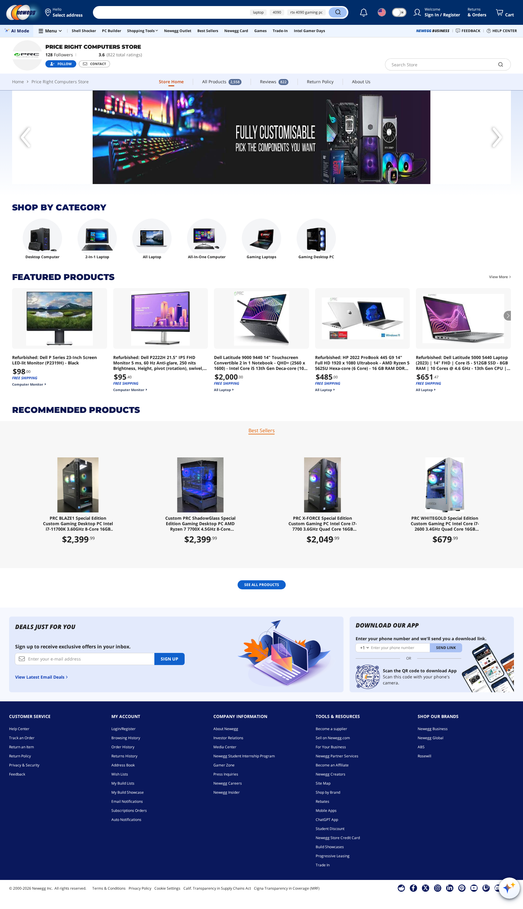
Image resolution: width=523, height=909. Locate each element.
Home (18, 81)
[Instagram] (437, 888)
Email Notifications (127, 801)
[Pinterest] (461, 888)
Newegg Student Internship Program (244, 756)
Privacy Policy (140, 888)
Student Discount (330, 828)
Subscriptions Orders (129, 810)
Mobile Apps (326, 810)
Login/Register (123, 728)
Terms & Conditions (109, 888)
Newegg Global (430, 737)
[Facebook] (413, 888)
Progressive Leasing (333, 855)
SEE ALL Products (261, 584)
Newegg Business (433, 728)
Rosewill (424, 756)
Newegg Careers (227, 783)
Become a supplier (331, 728)
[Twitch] (486, 888)
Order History (122, 746)
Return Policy (20, 756)
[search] (501, 64)
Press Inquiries (225, 774)
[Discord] (498, 888)
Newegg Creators (330, 774)
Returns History (124, 756)
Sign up (169, 659)
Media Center (224, 746)
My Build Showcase (127, 792)
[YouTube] (474, 888)
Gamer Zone (224, 765)
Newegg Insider (226, 792)
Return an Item (21, 746)
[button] (64, 12)
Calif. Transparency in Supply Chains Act (217, 888)
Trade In (323, 865)
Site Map (323, 783)
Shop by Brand (328, 792)
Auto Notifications (126, 819)
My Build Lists (122, 783)
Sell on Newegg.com (333, 737)
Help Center (19, 728)
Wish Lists (119, 774)
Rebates (322, 801)
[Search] (338, 12)
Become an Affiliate (332, 765)
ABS (421, 746)
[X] (425, 888)
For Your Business (331, 746)
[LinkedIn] (449, 888)
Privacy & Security (24, 765)
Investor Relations (228, 737)
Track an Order (22, 737)
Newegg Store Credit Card (338, 837)
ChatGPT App (327, 819)
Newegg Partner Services (337, 756)
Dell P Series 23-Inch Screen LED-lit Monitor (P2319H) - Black (54, 360)
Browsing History (125, 737)
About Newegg (225, 728)
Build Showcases (330, 846)
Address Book (123, 765)
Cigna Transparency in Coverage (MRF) (287, 888)
